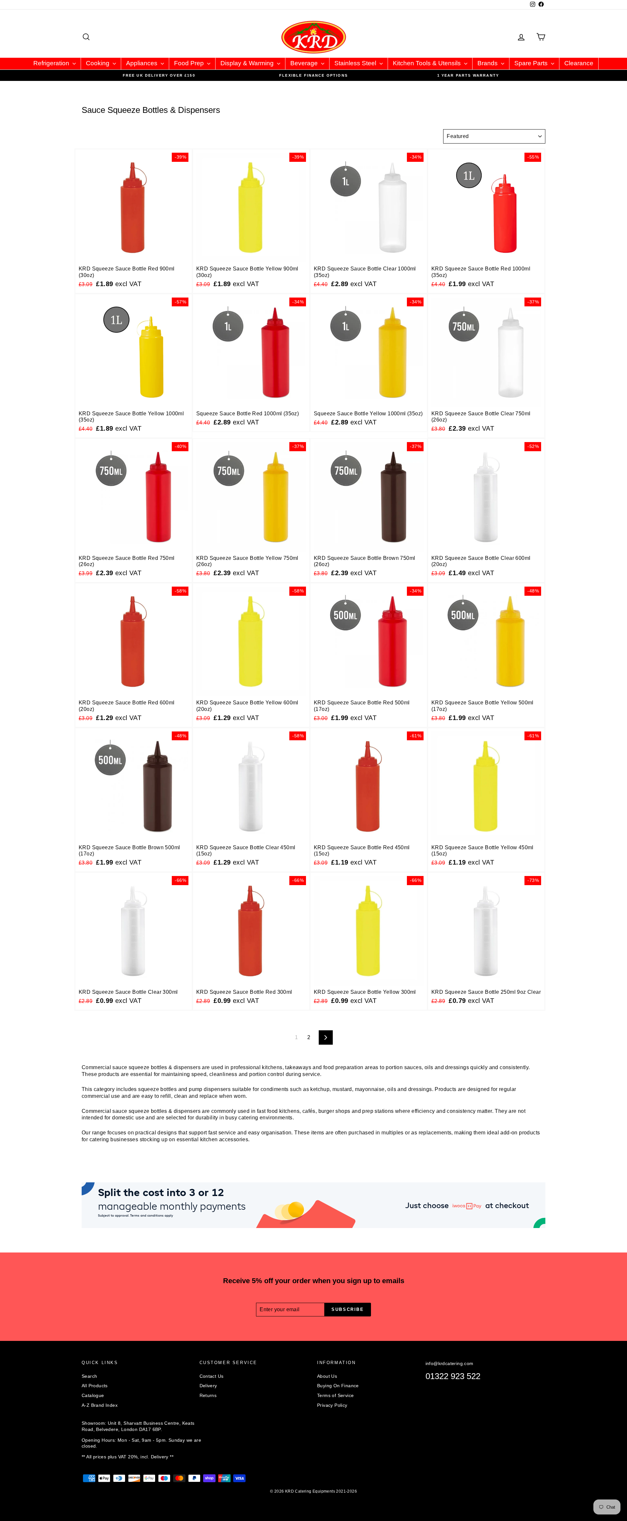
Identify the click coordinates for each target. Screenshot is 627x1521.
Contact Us (212, 1376)
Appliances (142, 63)
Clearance (578, 63)
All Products (95, 1385)
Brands (488, 63)
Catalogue (93, 1395)
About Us (327, 1376)
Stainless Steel (356, 63)
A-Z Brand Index (100, 1405)
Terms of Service (335, 1395)
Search (89, 1376)
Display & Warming (247, 63)
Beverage (304, 63)
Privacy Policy (332, 1405)
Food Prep (189, 63)
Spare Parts (531, 63)
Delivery (208, 1385)
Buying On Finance (338, 1385)
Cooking (98, 63)
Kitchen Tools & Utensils (427, 63)
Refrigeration (52, 63)
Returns (208, 1395)
